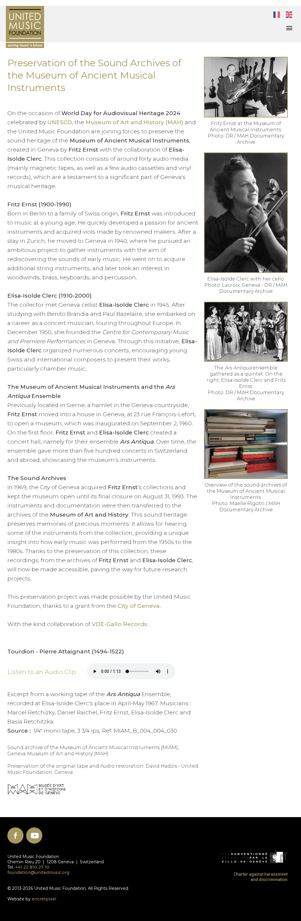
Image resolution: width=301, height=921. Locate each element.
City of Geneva (139, 606)
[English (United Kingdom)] (289, 14)
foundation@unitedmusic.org (38, 872)
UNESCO (59, 122)
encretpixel (44, 899)
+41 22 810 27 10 (32, 867)
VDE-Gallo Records (119, 624)
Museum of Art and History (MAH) (134, 122)
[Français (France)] (276, 14)
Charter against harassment (260, 874)
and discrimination (269, 879)
